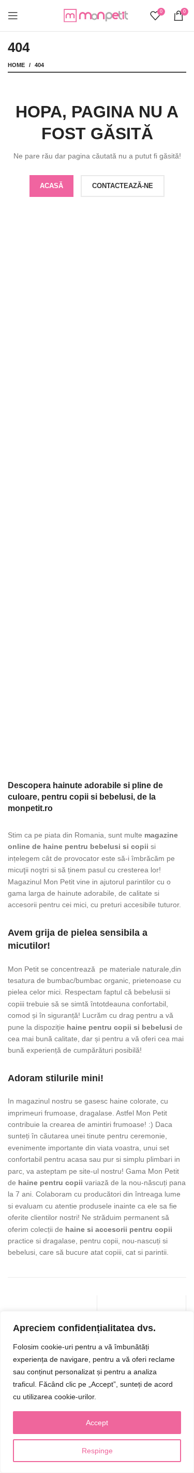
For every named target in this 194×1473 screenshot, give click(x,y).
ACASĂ (51, 186)
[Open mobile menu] (13, 15)
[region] (97, 1392)
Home (16, 65)
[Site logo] (97, 15)
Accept (97, 1422)
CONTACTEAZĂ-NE (122, 186)
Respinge (97, 1451)
